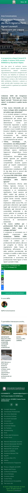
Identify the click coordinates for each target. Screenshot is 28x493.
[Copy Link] (14, 281)
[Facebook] (14, 271)
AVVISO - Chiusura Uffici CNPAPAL (20, 338)
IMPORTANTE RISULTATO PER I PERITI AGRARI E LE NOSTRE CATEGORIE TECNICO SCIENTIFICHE (6, 342)
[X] (14, 279)
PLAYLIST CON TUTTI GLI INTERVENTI (15, 293)
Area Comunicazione (9, 16)
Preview (3, 269)
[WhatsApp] (14, 276)
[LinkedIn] (14, 274)
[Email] (14, 284)
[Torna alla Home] (14, 2)
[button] (23, 2)
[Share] (14, 286)
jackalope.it (17, 490)
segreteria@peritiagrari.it (20, 393)
